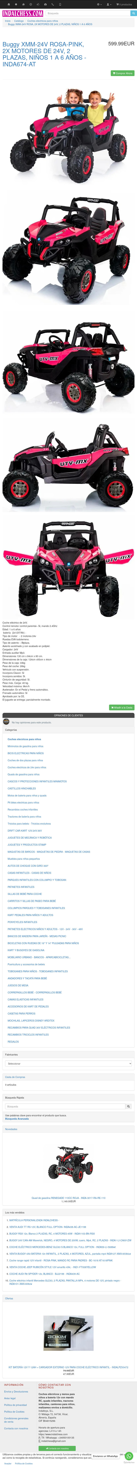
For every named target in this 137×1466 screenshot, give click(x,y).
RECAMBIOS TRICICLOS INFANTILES (28, 1034)
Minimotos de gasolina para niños (25, 746)
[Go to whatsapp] (129, 1456)
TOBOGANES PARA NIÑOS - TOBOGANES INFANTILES (38, 971)
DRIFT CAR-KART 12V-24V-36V (25, 830)
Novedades (11, 1129)
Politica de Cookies (24, 1463)
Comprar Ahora (123, 73)
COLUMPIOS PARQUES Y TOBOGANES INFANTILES (36, 908)
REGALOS (13, 1041)
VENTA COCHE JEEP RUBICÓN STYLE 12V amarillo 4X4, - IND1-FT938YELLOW (52, 1267)
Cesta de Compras (15, 1077)
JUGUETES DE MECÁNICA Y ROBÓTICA (30, 837)
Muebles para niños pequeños (24, 858)
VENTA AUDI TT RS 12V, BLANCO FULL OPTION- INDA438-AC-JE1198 (47, 1227)
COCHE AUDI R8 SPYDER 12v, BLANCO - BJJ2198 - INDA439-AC (44, 1273)
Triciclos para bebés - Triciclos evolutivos (29, 823)
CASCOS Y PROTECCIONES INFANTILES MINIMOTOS (37, 781)
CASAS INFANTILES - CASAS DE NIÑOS (29, 872)
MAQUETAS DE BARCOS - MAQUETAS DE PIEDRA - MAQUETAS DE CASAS (49, 851)
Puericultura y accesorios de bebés (26, 964)
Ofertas (9, 1298)
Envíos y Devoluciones (16, 1391)
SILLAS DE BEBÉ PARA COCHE (25, 894)
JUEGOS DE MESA (18, 985)
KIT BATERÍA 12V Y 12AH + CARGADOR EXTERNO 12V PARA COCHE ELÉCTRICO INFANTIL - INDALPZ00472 (68, 1367)
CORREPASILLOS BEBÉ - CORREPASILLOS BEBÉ (35, 992)
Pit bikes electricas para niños (23, 802)
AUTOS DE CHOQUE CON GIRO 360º (28, 865)
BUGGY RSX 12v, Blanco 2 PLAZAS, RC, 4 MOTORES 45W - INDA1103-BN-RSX (52, 1233)
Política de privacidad (15, 1405)
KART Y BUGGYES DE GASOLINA (26, 950)
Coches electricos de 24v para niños (27, 767)
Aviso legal (10, 1398)
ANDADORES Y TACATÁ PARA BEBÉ (27, 978)
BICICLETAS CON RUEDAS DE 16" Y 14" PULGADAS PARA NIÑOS (43, 943)
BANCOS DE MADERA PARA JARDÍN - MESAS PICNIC (37, 936)
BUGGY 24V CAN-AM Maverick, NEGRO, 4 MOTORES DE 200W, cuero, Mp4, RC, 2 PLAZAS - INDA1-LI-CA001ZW (70, 1240)
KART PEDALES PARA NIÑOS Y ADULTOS (30, 915)
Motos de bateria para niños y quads (27, 795)
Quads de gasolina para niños (23, 774)
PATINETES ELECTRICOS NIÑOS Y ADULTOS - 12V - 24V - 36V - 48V (45, 929)
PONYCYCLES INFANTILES (22, 922)
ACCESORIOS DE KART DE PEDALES (28, 1006)
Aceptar (7, 1463)
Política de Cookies (14, 1411)
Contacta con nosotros (16, 1428)
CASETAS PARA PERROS (21, 1013)
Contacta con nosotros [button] (58, 1448)
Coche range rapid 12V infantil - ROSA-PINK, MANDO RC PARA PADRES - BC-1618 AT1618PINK (61, 1260)
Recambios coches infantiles (23, 809)
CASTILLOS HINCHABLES (22, 788)
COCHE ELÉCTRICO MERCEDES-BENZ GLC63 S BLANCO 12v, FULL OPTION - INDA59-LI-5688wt (62, 1247)
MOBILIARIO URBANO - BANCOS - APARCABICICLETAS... (39, 957)
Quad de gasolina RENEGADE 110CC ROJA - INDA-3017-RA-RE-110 (68, 1198)
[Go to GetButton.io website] (129, 1462)
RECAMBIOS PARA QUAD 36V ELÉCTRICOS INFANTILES (39, 1027)
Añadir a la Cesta (122, 707)
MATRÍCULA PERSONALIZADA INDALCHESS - (34, 1220)
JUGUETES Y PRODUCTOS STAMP (27, 844)
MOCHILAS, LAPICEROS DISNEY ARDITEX (31, 1020)
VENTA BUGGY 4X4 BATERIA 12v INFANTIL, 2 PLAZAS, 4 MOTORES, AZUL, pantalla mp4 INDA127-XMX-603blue (70, 1253)
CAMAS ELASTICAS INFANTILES (25, 999)
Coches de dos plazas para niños (25, 760)
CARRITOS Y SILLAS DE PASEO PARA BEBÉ (32, 901)
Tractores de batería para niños (24, 816)
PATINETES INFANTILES (21, 887)
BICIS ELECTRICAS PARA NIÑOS (26, 753)
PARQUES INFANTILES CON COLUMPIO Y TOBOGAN (37, 879)
